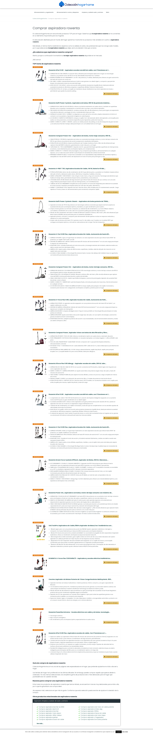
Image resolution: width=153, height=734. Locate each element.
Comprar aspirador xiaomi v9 (49, 709)
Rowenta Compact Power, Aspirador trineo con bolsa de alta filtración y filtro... (78, 333)
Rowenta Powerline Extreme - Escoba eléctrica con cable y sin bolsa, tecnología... (79, 612)
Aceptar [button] (119, 732)
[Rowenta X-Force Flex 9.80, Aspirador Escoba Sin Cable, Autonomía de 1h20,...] (40, 305)
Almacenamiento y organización (44, 12)
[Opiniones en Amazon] (41, 539)
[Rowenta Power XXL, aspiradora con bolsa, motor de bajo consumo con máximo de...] (40, 498)
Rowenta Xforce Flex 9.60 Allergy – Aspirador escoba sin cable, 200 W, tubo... (77, 363)
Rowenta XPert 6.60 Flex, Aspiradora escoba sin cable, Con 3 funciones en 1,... (78, 633)
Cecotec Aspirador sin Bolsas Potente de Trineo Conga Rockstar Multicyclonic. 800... (80, 579)
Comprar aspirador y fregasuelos (92, 717)
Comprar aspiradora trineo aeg (91, 709)
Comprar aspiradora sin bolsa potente (94, 719)
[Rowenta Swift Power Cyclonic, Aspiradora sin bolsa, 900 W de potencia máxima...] (40, 108)
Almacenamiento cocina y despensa (68, 12)
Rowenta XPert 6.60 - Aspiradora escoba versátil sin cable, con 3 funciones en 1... (79, 70)
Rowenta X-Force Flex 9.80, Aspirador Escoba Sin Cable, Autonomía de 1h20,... (78, 300)
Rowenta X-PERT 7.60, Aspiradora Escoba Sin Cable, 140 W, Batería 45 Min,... (77, 169)
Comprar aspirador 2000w (90, 711)
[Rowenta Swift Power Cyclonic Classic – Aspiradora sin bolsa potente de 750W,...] (40, 206)
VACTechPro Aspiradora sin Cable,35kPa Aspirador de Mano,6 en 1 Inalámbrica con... (81, 526)
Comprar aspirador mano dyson (50, 713)
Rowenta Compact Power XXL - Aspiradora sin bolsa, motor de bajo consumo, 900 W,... (81, 267)
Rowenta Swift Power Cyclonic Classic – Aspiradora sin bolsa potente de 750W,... (79, 201)
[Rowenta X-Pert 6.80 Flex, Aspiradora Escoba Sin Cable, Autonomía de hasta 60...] (40, 239)
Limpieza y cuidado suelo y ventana (92, 12)
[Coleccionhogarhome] (76, 4)
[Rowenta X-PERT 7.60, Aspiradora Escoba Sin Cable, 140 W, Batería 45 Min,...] (40, 174)
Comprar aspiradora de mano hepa (93, 715)
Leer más (125, 732)
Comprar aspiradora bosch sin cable (51, 719)
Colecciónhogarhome (40, 18)
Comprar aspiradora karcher (49, 711)
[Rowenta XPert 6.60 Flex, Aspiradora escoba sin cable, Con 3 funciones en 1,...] (40, 638)
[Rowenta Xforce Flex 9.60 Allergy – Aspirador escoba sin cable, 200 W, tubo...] (40, 369)
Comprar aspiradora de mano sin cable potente (97, 707)
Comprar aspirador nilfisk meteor (50, 715)
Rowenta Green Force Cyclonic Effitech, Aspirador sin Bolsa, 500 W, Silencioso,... (79, 460)
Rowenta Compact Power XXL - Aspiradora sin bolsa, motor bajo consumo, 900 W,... (80, 136)
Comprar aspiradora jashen (48, 717)
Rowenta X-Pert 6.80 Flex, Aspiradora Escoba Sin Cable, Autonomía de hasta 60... (79, 234)
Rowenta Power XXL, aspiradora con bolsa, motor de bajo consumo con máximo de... (81, 493)
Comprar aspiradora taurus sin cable (93, 713)
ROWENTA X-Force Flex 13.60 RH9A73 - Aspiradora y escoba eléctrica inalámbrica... (80, 558)
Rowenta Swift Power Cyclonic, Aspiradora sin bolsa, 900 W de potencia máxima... (80, 103)
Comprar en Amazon (112, 93)
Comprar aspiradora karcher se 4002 (51, 707)
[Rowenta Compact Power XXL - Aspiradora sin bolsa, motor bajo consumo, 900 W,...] (40, 141)
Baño (107, 12)
